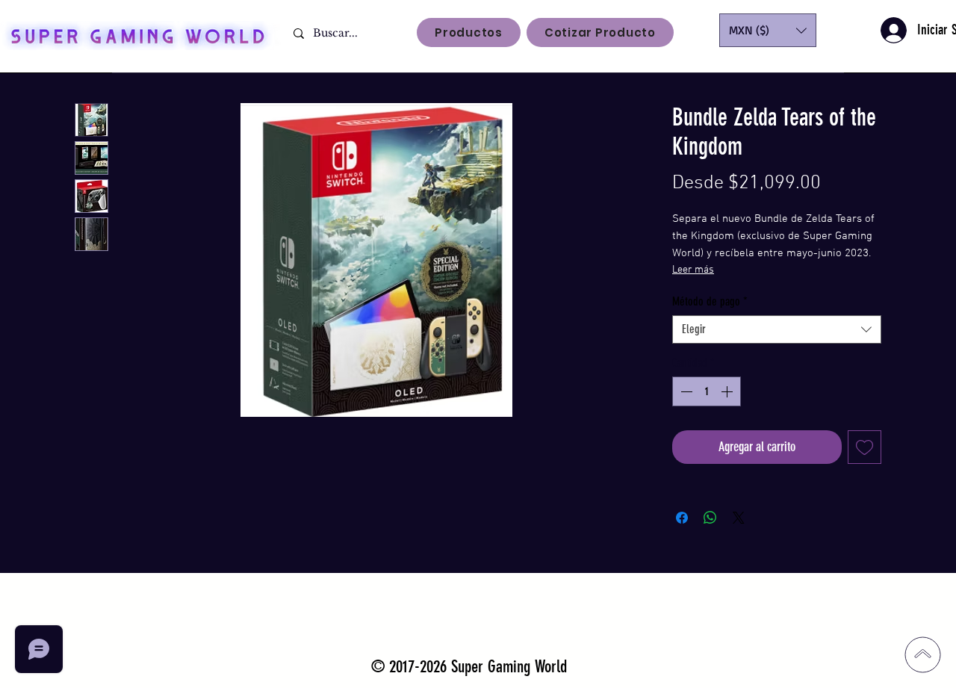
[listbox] (767, 30)
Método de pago (710, 301)
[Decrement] (684, 391)
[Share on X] (739, 518)
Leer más (693, 270)
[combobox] (776, 329)
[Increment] (728, 391)
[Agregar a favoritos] (864, 447)
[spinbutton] (706, 391)
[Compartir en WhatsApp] (710, 518)
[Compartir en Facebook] (682, 518)
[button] (767, 30)
